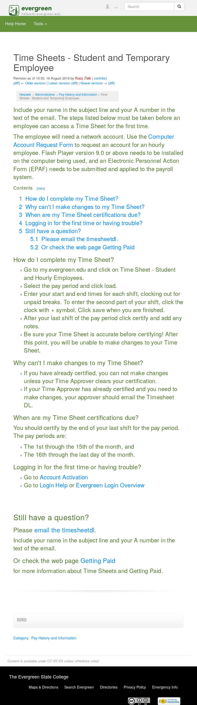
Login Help (53, 485)
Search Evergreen (79, 687)
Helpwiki (25, 94)
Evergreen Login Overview (110, 485)
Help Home (15, 23)
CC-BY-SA (55, 660)
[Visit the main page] (34, 9)
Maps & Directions (43, 687)
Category (20, 637)
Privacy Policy (135, 687)
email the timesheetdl (64, 529)
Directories (108, 687)
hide (41, 188)
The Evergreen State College (38, 676)
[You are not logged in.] (107, 6)
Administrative (45, 94)
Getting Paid (98, 560)
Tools (39, 23)
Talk (88, 78)
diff (16, 83)
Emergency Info (165, 687)
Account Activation (64, 477)
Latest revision (59, 83)
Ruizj (79, 78)
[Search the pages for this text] (179, 6)
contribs (100, 78)
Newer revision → (94, 83)
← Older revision (33, 83)
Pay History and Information (78, 94)
